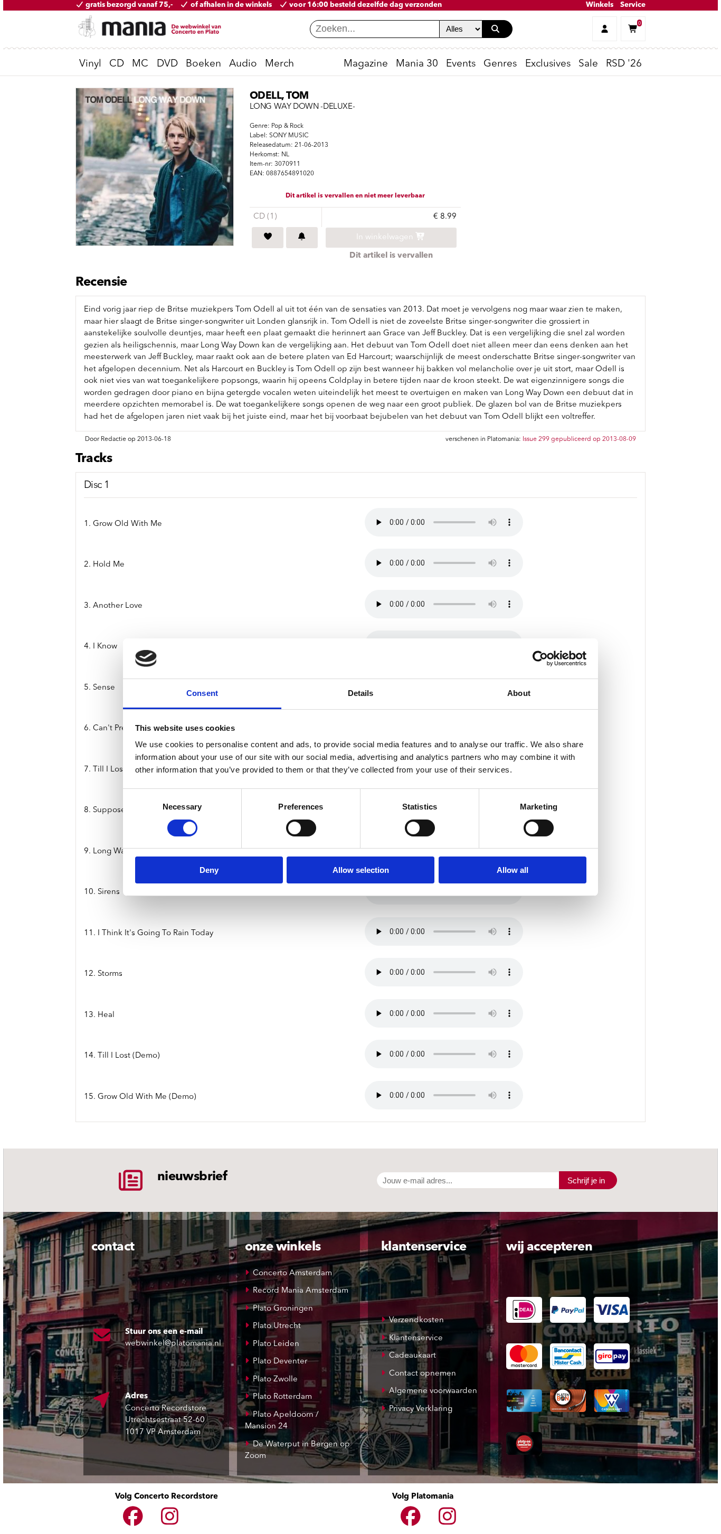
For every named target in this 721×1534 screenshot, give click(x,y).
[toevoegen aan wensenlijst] (267, 237)
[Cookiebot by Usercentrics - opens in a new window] (540, 658)
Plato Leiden (276, 1344)
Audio (243, 64)
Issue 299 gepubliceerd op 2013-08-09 (579, 439)
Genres (500, 64)
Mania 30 (417, 64)
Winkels (599, 5)
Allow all (512, 869)
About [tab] (518, 693)
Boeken (203, 64)
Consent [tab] (202, 693)
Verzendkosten (416, 1320)
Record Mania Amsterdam (300, 1291)
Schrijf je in (586, 1180)
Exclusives (548, 64)
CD (116, 64)
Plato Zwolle (275, 1380)
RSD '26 (624, 64)
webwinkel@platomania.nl (173, 1344)
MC (140, 64)
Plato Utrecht (277, 1326)
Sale (588, 64)
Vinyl (90, 64)
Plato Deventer (280, 1362)
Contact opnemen (422, 1374)
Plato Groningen (283, 1309)
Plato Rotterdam (282, 1397)
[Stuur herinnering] (302, 237)
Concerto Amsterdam (292, 1273)
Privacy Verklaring (420, 1409)
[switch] (301, 828)
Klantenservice (416, 1338)
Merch (279, 64)
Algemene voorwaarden (433, 1391)
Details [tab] (361, 693)
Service (633, 5)
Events (461, 64)
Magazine (366, 64)
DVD (167, 64)
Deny (209, 869)
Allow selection (361, 869)
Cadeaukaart (412, 1356)
